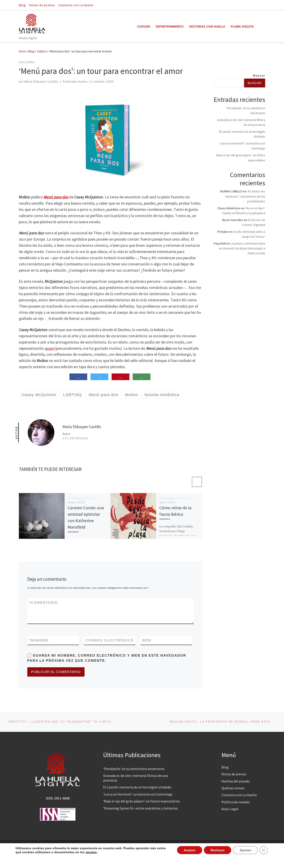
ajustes (91, 852)
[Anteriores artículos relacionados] (186, 482)
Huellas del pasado (235, 781)
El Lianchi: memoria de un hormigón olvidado (137, 787)
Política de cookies (235, 802)
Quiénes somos (233, 788)
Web (146, 640)
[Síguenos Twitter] (263, 5)
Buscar (259, 75)
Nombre (39, 640)
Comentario (43, 602)
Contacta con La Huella (239, 795)
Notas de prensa (233, 774)
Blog (31, 51)
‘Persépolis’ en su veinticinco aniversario (133, 768)
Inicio (22, 51)
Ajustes (245, 850)
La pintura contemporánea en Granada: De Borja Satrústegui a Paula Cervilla (242, 248)
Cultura (41, 51)
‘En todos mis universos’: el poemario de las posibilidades (245, 196)
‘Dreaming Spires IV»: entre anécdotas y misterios (140, 808)
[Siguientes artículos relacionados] (197, 482)
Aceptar (189, 850)
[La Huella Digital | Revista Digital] (32, 23)
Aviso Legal (230, 809)
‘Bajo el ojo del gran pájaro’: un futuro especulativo (141, 801)
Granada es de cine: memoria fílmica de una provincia (135, 777)
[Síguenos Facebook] (257, 5)
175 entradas (75, 438)
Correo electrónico (110, 642)
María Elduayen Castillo (41, 81)
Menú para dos (55, 196)
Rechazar (218, 850)
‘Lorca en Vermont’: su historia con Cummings (138, 794)
